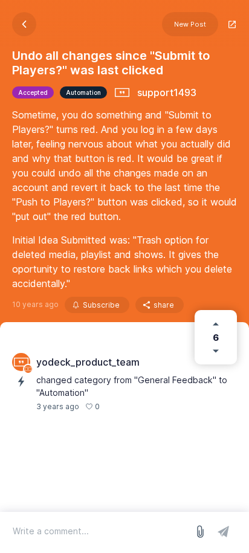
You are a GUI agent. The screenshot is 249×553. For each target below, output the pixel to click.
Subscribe (101, 304)
